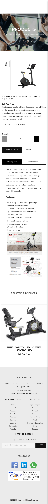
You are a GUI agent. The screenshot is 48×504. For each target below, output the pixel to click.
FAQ (35, 426)
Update (41, 445)
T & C (35, 420)
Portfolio (13, 429)
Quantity (5, 134)
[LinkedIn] (24, 465)
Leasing (13, 423)
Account (35, 408)
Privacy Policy (35, 417)
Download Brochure (15, 125)
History (35, 414)
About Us (13, 408)
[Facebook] (14, 465)
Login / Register (35, 405)
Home (5, 34)
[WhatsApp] (33, 465)
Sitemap (35, 429)
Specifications (32, 162)
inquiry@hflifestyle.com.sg (26, 393)
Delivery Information (35, 423)
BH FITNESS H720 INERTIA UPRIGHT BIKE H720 (27, 34)
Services (13, 420)
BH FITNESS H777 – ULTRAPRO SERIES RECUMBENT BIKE (24, 348)
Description (12, 162)
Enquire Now (12, 150)
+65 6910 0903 (25, 391)
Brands (12, 414)
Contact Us (13, 426)
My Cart (35, 411)
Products (13, 411)
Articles (13, 417)
